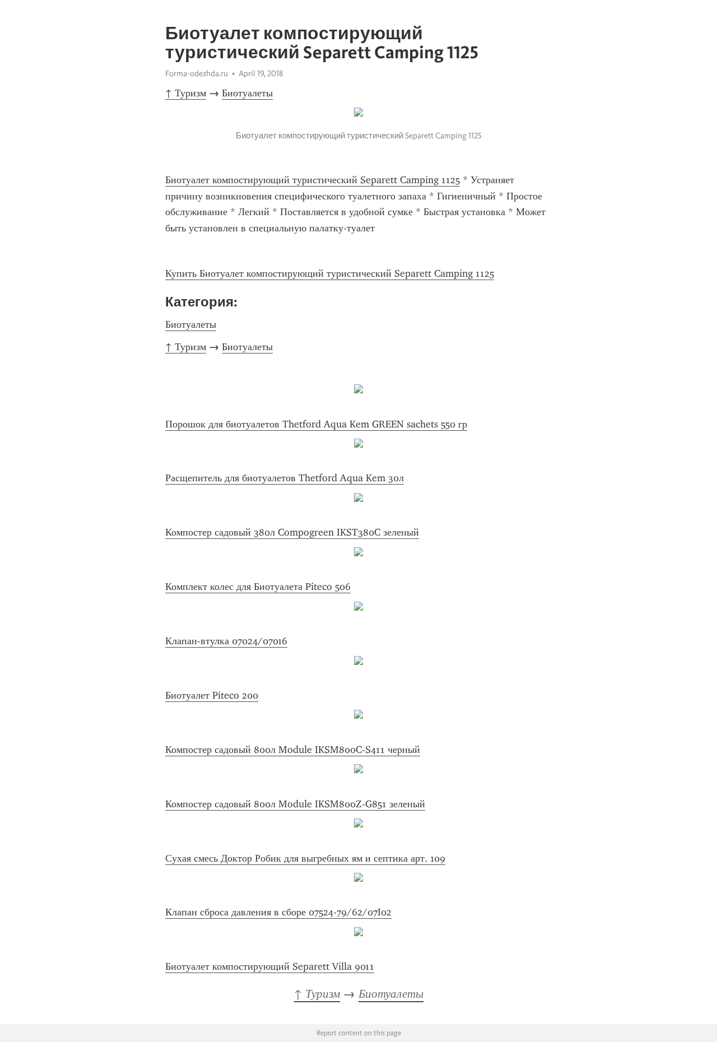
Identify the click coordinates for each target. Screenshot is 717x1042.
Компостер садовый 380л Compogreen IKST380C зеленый (292, 532)
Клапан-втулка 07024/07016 (226, 641)
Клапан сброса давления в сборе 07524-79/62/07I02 (278, 912)
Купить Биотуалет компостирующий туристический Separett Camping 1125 (329, 273)
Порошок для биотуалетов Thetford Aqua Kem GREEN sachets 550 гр (316, 424)
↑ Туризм (185, 93)
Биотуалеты (247, 93)
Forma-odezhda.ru (196, 73)
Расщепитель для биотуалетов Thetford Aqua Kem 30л (284, 478)
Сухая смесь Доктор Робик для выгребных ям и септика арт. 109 (305, 858)
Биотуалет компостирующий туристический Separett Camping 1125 (312, 180)
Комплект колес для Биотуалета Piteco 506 (258, 586)
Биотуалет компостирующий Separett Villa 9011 (269, 966)
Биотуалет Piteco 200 (211, 695)
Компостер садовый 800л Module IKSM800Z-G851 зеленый (295, 804)
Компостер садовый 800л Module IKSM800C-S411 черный (292, 749)
